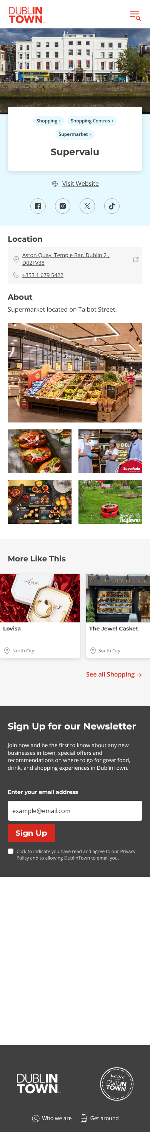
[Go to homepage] (39, 1083)
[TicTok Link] (112, 211)
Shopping (47, 120)
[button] (75, 373)
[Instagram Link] (62, 211)
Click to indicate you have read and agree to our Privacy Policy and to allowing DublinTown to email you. (76, 854)
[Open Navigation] (135, 15)
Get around (104, 1118)
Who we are (57, 1118)
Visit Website (80, 183)
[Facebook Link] (38, 211)
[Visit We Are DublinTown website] (117, 1084)
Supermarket (73, 134)
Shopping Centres (90, 120)
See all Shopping (110, 674)
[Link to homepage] (27, 15)
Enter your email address (43, 792)
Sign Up (31, 833)
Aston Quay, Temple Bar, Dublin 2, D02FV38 (66, 259)
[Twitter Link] (87, 211)
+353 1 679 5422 (42, 275)
